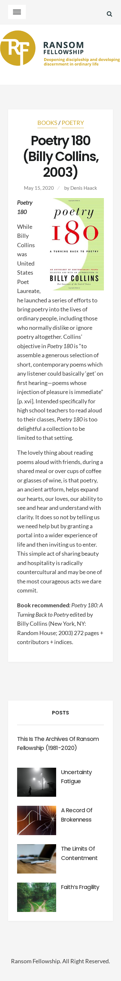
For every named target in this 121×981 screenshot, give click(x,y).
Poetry (73, 122)
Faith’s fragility (80, 887)
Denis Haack (83, 188)
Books (47, 122)
